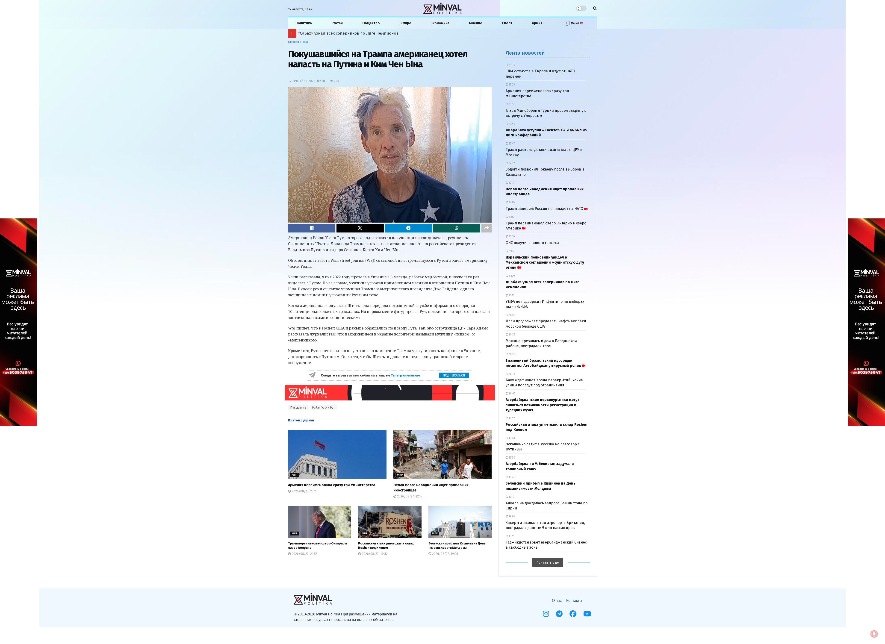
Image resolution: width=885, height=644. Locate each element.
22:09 (511, 202)
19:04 (511, 516)
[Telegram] (559, 613)
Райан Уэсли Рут (323, 407)
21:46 (511, 236)
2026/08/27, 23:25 (304, 491)
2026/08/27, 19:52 (374, 554)
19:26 (511, 477)
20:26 (511, 354)
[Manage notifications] (874, 634)
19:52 (511, 418)
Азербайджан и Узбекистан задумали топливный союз (345, 33)
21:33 (511, 251)
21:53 (511, 216)
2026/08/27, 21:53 (304, 554)
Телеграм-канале (406, 375)
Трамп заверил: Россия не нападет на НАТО (544, 208)
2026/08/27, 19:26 (444, 554)
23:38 (511, 65)
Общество (371, 23)
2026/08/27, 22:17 (409, 496)
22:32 (511, 163)
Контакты (574, 601)
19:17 (511, 496)
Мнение (475, 23)
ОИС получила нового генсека (532, 243)
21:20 (511, 275)
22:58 (511, 124)
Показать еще (548, 562)
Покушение (298, 407)
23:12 (511, 104)
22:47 (511, 143)
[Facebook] (572, 613)
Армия (537, 23)
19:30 (511, 457)
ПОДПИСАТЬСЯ (454, 375)
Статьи (337, 23)
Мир (305, 42)
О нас (557, 601)
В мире (405, 23)
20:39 (511, 334)
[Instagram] (546, 613)
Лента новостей (525, 53)
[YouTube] (587, 613)
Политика (303, 23)
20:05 (511, 393)
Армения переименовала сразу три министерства (331, 485)
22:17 (511, 182)
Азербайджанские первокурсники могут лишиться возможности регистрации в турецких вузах (542, 404)
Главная (293, 42)
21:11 (511, 295)
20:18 (511, 374)
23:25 (511, 84)
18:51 (511, 536)
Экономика (440, 23)
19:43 (511, 438)
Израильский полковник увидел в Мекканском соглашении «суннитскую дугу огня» (545, 262)
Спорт (507, 23)
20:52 (511, 315)
